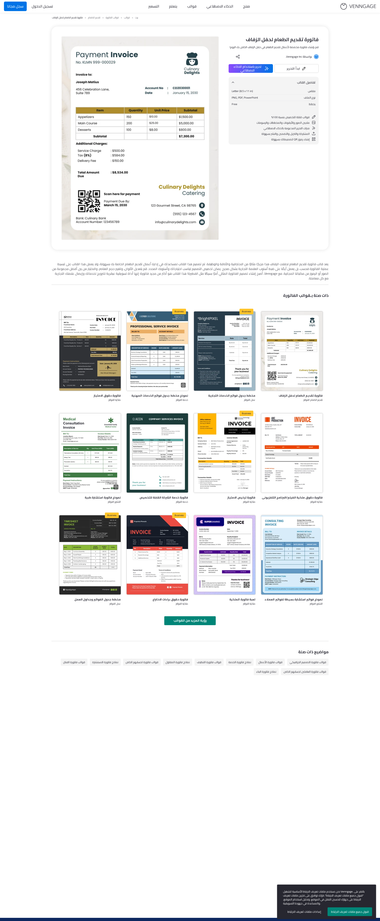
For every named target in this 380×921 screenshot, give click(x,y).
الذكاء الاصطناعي (219, 6)
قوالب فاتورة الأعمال (270, 662)
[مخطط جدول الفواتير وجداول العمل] (90, 554)
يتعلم (173, 6)
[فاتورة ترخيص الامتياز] (224, 453)
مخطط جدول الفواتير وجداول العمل (97, 599)
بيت (136, 17)
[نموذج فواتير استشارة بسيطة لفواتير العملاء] (292, 554)
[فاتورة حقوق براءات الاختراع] (157, 554)
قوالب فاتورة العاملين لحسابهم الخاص (304, 671)
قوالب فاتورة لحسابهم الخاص (141, 662)
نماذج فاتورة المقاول (177, 662)
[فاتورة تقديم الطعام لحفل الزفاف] (292, 351)
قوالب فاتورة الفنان (74, 662)
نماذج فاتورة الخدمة (239, 662)
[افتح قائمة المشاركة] (238, 56)
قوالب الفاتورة (112, 17)
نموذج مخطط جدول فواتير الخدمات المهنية (159, 396)
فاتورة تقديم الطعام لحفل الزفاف (301, 396)
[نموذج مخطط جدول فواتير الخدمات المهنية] (157, 351)
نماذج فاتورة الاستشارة (105, 662)
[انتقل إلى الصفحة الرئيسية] (358, 6)
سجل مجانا (15, 6)
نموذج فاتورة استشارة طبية (103, 497)
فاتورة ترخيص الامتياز (241, 497)
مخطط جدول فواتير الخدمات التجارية (231, 396)
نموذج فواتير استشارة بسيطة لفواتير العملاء (294, 599)
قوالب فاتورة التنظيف (209, 662)
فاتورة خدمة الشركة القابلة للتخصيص (164, 497)
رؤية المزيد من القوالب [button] (190, 620)
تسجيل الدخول (42, 6)
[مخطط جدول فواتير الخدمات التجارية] (224, 351)
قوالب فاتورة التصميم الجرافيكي (308, 662)
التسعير (153, 6)
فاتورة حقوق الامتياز (107, 396)
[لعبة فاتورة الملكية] (224, 554)
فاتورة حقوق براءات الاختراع (170, 599)
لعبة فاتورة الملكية (242, 599)
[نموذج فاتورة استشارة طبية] (90, 453)
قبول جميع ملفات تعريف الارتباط (350, 911)
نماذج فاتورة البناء (266, 671)
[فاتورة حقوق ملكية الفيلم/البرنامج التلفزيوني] (292, 453)
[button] (297, 68)
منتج (246, 6)
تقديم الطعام (94, 17)
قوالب (192, 6)
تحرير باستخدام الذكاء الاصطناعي (247, 68)
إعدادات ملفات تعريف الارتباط (304, 911)
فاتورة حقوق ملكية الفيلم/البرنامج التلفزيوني (292, 497)
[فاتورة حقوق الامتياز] (90, 351)
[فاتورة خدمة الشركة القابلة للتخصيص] (157, 453)
